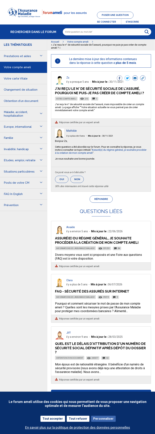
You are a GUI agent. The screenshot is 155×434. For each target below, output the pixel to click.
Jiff (68, 332)
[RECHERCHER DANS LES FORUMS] (146, 31)
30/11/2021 (100, 136)
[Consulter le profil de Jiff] (59, 338)
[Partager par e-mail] (135, 78)
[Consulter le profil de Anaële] (59, 233)
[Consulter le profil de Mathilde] (59, 136)
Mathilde (71, 130)
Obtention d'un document (69, 358)
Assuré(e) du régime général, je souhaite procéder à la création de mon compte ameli (97, 240)
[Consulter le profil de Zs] (59, 83)
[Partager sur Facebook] (119, 78)
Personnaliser (103, 418)
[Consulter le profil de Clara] (59, 286)
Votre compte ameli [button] (17, 67)
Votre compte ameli (66, 99)
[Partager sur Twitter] (127, 78)
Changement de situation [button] (20, 89)
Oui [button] (63, 179)
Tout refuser (78, 418)
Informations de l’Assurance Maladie (75, 248)
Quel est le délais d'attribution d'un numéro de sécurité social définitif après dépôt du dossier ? (100, 348)
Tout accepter (53, 418)
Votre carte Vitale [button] (16, 78)
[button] (77, 19)
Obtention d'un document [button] (21, 101)
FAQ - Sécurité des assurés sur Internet (92, 291)
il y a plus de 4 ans (75, 136)
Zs (67, 77)
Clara (69, 280)
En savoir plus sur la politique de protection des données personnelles (77, 427)
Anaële (70, 227)
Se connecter (106, 22)
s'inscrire (132, 22)
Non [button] (79, 180)
